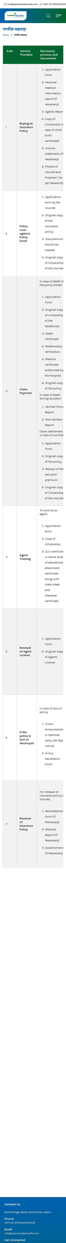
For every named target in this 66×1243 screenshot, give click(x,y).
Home (6, 35)
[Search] (48, 16)
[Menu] (58, 15)
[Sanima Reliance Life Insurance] (16, 15)
